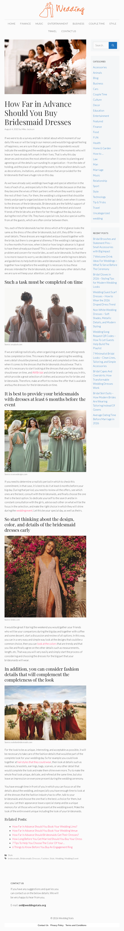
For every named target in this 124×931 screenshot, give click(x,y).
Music (39, 23)
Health (97, 143)
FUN (95, 137)
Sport (96, 186)
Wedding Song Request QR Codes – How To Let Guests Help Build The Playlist (104, 340)
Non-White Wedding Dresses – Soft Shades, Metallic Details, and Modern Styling (104, 318)
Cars (95, 88)
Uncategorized (101, 213)
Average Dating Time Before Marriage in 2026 (104, 419)
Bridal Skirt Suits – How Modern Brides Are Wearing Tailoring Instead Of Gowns (104, 401)
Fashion (45, 858)
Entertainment (58, 23)
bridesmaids (13, 858)
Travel (52, 31)
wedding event (24, 510)
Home (11, 23)
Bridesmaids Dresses (30, 858)
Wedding (59, 858)
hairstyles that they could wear (34, 762)
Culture (97, 99)
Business (78, 23)
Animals (97, 72)
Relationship (100, 180)
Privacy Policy (57, 925)
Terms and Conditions (75, 925)
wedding (98, 218)
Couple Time (97, 23)
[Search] (113, 45)
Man (95, 164)
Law (95, 159)
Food (96, 132)
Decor (96, 105)
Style (112, 23)
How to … (98, 153)
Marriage (98, 169)
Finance (25, 23)
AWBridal (37, 372)
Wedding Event (71, 858)
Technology (99, 197)
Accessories (100, 67)
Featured (98, 121)
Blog (95, 78)
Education (98, 110)
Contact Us (68, 31)
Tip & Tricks (99, 202)
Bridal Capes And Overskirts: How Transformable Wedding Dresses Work (103, 379)
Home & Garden (102, 148)
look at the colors (47, 643)
